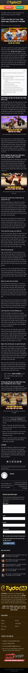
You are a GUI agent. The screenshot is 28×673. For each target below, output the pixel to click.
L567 (11, 608)
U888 (3, 608)
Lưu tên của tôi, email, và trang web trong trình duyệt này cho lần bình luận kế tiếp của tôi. (14, 538)
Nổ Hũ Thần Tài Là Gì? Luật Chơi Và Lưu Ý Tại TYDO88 (15, 570)
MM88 (11, 606)
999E (18, 608)
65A (25, 608)
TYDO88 (3, 12)
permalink (6, 468)
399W (16, 610)
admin (18, 25)
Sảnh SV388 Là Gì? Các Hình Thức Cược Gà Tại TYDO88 (7, 485)
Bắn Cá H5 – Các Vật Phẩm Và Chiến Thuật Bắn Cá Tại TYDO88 (15, 574)
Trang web (6, 529)
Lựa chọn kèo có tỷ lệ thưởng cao (13, 87)
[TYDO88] (14, 2)
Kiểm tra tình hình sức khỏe (11, 85)
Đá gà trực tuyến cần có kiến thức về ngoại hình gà (15, 80)
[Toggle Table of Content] (23, 71)
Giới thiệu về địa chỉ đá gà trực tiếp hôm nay (13, 73)
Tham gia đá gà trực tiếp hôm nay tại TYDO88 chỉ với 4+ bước (12, 91)
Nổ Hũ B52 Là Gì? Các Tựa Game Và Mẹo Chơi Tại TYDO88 (15, 560)
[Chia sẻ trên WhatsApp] (7, 461)
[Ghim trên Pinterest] (18, 461)
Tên (4, 515)
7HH (15, 608)
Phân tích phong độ (9, 84)
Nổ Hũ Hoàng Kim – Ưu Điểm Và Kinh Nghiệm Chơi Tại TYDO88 (15, 565)
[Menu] (2, 2)
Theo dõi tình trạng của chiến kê (12, 82)
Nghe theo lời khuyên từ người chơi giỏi (14, 89)
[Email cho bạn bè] (15, 461)
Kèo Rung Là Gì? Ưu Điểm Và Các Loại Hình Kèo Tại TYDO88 (16, 555)
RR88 (4, 606)
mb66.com (17, 606)
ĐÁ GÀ (9, 12)
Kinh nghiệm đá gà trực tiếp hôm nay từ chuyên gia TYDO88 (13, 77)
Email (5, 522)
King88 (23, 606)
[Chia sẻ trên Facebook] (10, 461)
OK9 (7, 606)
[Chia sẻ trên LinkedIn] (20, 461)
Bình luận (6, 503)
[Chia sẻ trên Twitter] (12, 461)
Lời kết (4, 94)
